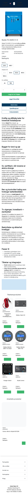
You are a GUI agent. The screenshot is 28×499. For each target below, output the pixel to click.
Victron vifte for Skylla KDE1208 (11, 431)
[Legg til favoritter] (12, 299)
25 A (4, 72)
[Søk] (13, 3)
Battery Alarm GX (20, 315)
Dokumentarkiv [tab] (14, 112)
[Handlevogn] (25, 3)
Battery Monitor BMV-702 (21, 347)
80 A (22, 72)
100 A (4, 76)
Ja (4, 83)
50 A (16, 72)
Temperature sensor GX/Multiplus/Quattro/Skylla (7, 315)
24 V (4, 65)
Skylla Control (20, 380)
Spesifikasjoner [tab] (14, 108)
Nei (11, 83)
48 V (10, 65)
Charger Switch (7, 380)
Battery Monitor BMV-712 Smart (7, 347)
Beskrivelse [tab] (14, 105)
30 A (10, 72)
